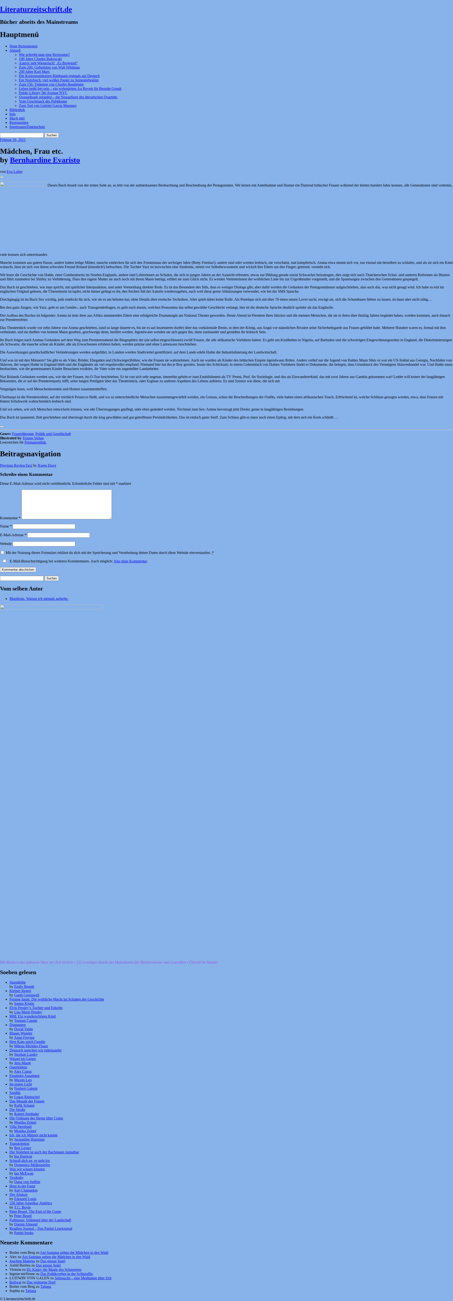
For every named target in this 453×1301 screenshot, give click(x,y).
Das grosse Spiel (52, 1261)
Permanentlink (35, 442)
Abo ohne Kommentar (130, 561)
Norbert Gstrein (26, 1088)
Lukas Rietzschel (27, 1097)
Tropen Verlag (33, 438)
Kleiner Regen (20, 991)
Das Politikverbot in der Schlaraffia (66, 1274)
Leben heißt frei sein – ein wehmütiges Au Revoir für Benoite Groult (70, 89)
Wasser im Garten (22, 1059)
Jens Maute (22, 1063)
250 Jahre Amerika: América (30, 1203)
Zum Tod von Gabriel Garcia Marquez (47, 106)
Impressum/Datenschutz (27, 127)
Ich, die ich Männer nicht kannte (33, 1135)
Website (6, 544)
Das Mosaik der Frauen (26, 1101)
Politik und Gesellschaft (53, 434)
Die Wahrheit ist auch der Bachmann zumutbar (44, 1152)
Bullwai (15, 1282)
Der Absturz (18, 1195)
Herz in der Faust (22, 1186)
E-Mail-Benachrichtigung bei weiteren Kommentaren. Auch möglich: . (78, 561)
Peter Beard (23, 1216)
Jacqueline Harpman (29, 1139)
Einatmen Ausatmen (24, 1076)
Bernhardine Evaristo (45, 160)
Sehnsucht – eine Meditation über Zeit (83, 1278)
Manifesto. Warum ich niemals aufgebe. (38, 599)
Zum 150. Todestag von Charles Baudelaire (51, 84)
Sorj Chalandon (26, 1190)
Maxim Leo (23, 1080)
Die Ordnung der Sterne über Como (36, 1118)
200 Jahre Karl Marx (34, 72)
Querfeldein (18, 1067)
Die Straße (17, 1110)
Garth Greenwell (26, 995)
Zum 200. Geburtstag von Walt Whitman (49, 67)
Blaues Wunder (20, 1033)
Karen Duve (47, 465)
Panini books (24, 1233)
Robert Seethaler (26, 1114)
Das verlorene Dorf (41, 1282)
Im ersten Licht (20, 1084)
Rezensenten (18, 123)
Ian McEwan (24, 1173)
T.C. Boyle (22, 1207)
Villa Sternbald (20, 1127)
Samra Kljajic (24, 1004)
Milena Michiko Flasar (31, 1046)
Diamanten (17, 1025)
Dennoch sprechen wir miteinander (35, 1050)
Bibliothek (17, 110)
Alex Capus (23, 1071)
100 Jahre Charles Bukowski (40, 59)
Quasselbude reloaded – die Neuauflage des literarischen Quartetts (68, 97)
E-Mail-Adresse (13, 535)
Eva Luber (14, 172)
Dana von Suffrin (27, 1182)
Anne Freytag (24, 1037)
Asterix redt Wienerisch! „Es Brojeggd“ (48, 63)
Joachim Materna (22, 1261)
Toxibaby (16, 1178)
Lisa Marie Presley (28, 1012)
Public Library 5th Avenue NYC (43, 93)
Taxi (16, 465)
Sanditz (15, 1093)
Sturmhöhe (17, 982)
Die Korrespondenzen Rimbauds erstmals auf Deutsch (59, 76)
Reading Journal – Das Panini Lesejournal (40, 1228)
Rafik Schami (24, 1105)
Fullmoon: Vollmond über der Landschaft (40, 1220)
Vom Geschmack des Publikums (43, 101)
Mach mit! (17, 118)
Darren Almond (26, 1224)
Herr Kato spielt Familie (27, 1042)
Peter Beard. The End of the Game (35, 1212)
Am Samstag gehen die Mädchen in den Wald (74, 1253)
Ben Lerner (22, 1148)
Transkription (19, 1144)
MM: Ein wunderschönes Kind (32, 1016)
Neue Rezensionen (23, 46)
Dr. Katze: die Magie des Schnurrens (54, 1270)
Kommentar (10, 518)
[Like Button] (2, 177)
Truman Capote (25, 1020)
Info (12, 114)
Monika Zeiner (25, 1122)
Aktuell (15, 50)
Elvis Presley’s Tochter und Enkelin (36, 1008)
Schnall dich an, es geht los (29, 1161)
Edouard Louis (25, 1199)
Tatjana (45, 1286)
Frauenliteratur (23, 434)
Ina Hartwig (23, 1156)
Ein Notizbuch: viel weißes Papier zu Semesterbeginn (59, 80)
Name (6, 526)
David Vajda (23, 1029)
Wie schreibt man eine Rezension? (44, 55)
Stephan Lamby (26, 1054)
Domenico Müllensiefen (32, 1165)
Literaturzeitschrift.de (36, 9)
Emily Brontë (24, 987)
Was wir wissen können (27, 1169)
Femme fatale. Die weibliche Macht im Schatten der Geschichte (56, 999)
